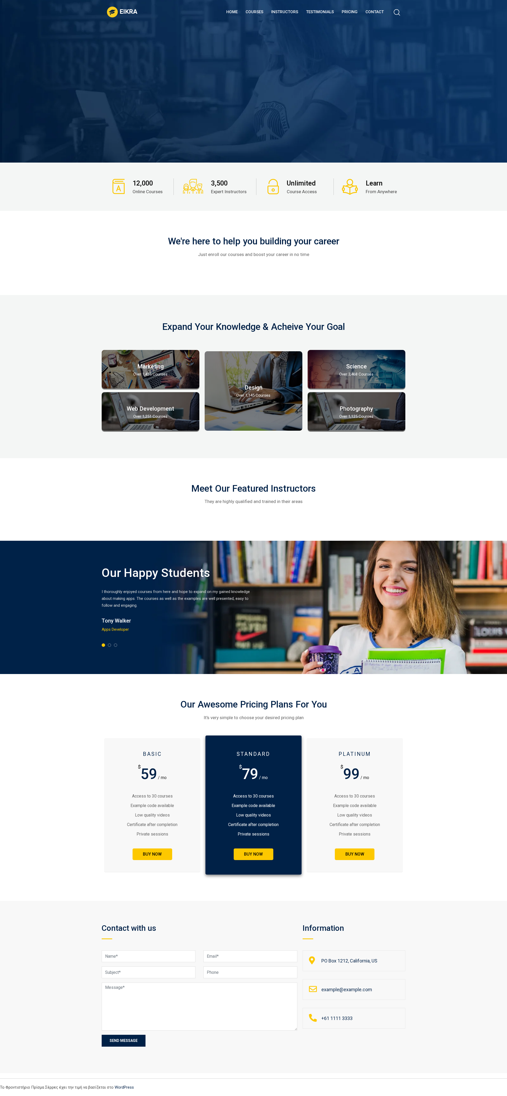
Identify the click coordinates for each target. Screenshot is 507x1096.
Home (232, 12)
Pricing (350, 12)
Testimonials (320, 12)
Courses (254, 12)
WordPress (124, 1087)
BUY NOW (152, 854)
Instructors (284, 12)
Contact (374, 12)
